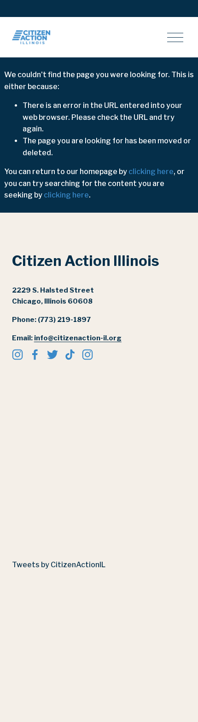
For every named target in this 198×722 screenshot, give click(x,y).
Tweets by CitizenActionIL (58, 564)
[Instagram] (17, 354)
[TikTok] (70, 354)
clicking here (151, 171)
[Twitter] (52, 354)
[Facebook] (35, 354)
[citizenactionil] (87, 354)
